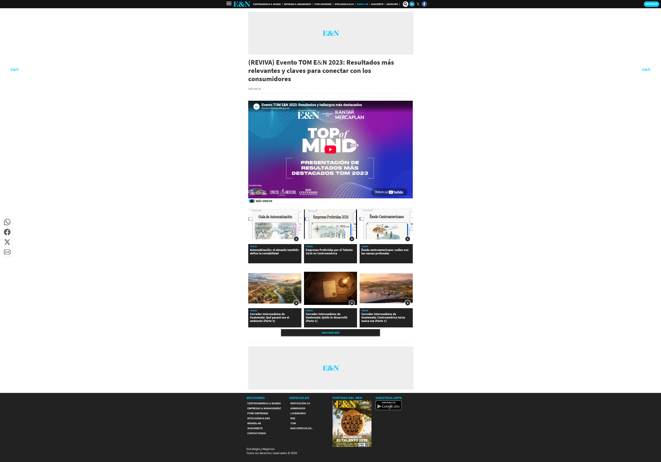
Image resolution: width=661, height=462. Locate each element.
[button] (7, 222)
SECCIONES (255, 398)
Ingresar (651, 4)
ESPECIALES (299, 398)
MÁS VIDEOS (264, 201)
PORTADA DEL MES (347, 398)
